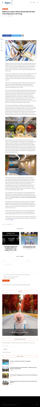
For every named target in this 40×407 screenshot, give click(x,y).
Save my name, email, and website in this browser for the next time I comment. (17, 274)
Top (37, 404)
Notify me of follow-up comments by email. (11, 276)
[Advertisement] (20, 25)
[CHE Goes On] (8, 2)
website (11, 219)
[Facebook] (1, 42)
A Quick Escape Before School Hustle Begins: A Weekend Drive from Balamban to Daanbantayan (23, 368)
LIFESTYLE (20, 330)
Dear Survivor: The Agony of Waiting (20, 332)
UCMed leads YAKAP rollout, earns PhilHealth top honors (29, 247)
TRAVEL (11, 376)
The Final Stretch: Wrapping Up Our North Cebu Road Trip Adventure (23, 375)
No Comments (10, 15)
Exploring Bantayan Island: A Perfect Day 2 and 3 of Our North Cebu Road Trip (23, 382)
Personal (11, 362)
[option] (20, 315)
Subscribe (5, 349)
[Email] (1, 50)
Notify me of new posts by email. (9, 278)
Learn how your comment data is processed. (23, 284)
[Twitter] (1, 45)
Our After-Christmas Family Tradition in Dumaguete (20, 361)
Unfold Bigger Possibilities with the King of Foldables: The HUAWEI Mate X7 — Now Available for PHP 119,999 (11, 248)
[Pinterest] (1, 48)
